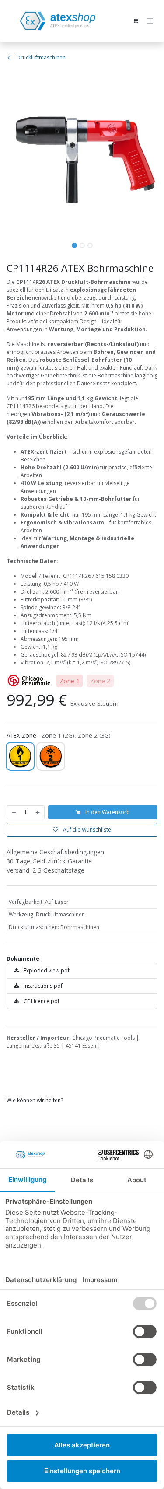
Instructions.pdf (42, 985)
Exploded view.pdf (46, 970)
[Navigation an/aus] (150, 21)
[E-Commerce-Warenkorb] (136, 21)
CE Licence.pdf (40, 1001)
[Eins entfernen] (13, 812)
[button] (8, 154)
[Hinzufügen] (38, 812)
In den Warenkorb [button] (107, 812)
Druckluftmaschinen (40, 57)
